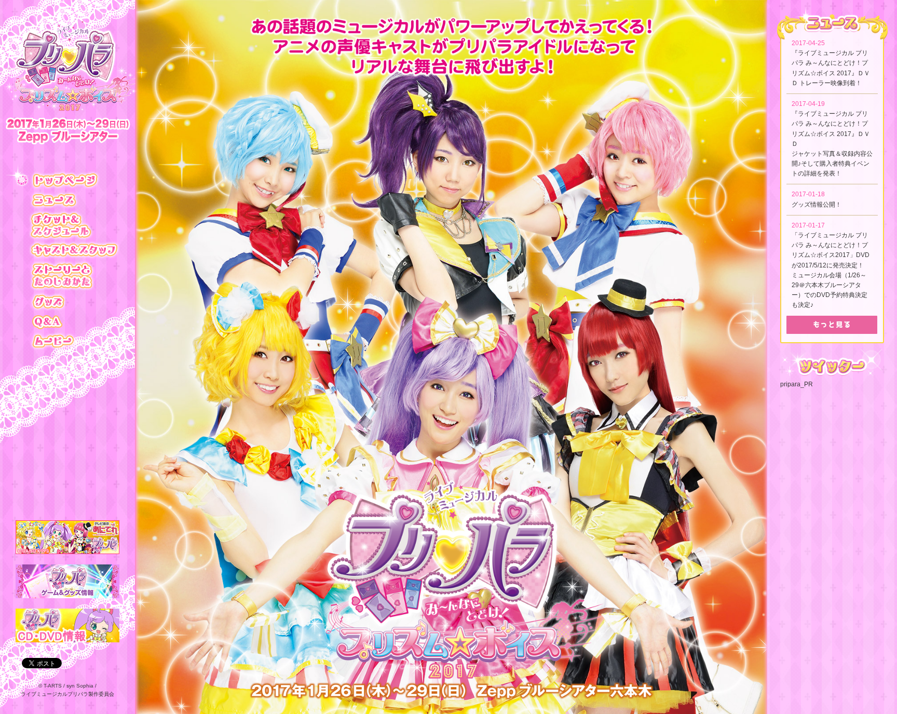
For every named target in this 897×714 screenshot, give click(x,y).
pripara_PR (796, 384)
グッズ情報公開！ (816, 204)
